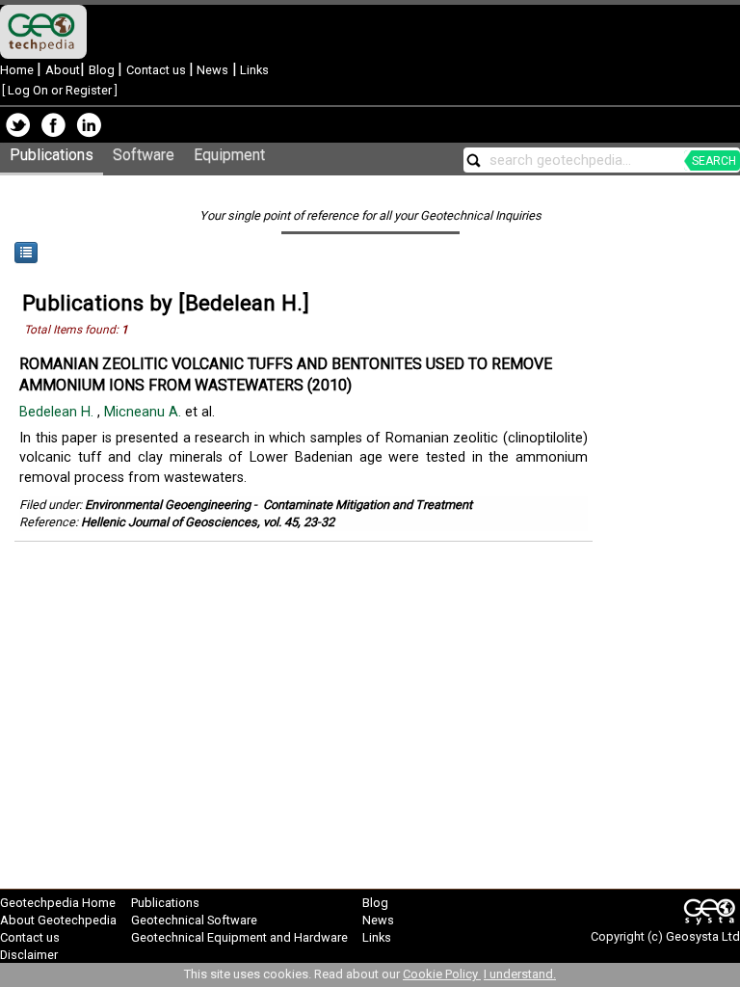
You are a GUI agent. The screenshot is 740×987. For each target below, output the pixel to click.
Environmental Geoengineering (168, 504)
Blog (103, 70)
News (211, 70)
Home (18, 70)
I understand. (520, 974)
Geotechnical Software (194, 920)
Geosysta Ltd (703, 936)
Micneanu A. (144, 412)
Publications (51, 155)
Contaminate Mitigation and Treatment (367, 504)
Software (143, 155)
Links (253, 70)
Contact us (157, 70)
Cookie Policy (442, 974)
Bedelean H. (58, 412)
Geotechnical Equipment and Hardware (239, 937)
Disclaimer (29, 954)
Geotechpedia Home (58, 902)
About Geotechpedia (58, 920)
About (62, 70)
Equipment (229, 155)
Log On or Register (60, 90)
